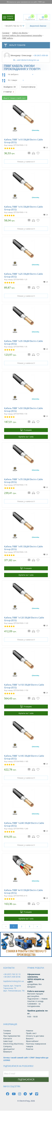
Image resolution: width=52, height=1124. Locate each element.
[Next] (48, 952)
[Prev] (42, 952)
